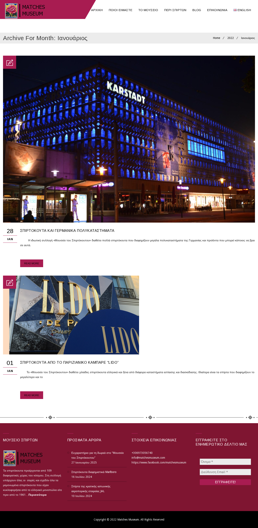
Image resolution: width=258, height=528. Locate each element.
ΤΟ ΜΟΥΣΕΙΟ (148, 10)
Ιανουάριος (248, 38)
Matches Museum (128, 519)
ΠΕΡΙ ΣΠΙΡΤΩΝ (175, 10)
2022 (230, 38)
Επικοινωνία (217, 10)
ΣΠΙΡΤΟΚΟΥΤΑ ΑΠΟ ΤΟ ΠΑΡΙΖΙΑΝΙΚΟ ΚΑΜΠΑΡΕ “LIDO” (69, 362)
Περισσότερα (37, 494)
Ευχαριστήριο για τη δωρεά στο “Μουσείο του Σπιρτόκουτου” (97, 455)
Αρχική (97, 10)
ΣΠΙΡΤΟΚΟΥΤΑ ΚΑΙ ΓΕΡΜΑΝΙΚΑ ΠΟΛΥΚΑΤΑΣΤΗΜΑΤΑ (67, 231)
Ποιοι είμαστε (120, 10)
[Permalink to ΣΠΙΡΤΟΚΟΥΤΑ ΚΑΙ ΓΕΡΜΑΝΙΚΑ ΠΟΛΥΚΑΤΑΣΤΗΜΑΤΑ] (129, 221)
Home (216, 38)
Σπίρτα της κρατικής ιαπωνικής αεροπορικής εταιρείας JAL (90, 489)
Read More (31, 263)
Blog (196, 10)
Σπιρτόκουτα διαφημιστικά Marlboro (94, 472)
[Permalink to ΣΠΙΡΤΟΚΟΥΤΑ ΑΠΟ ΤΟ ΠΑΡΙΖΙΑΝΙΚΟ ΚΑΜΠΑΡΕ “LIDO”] (71, 353)
